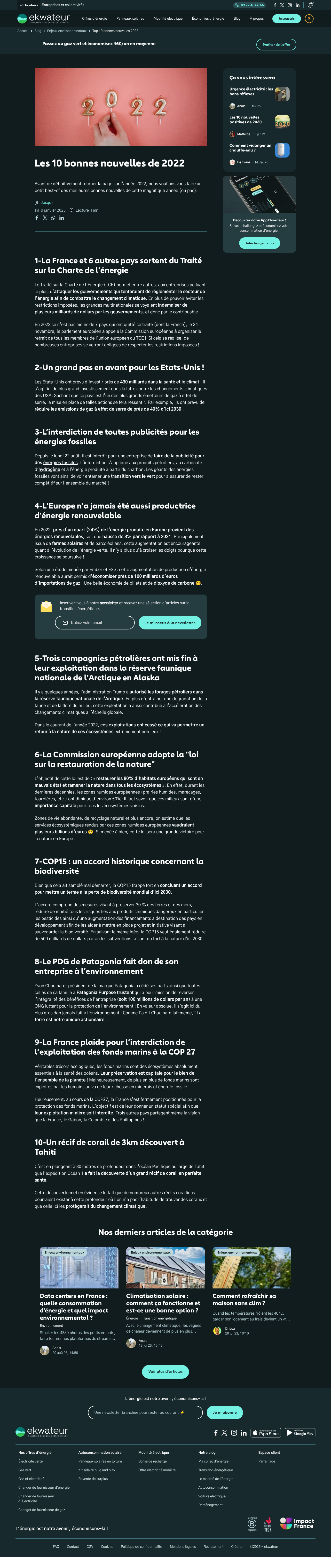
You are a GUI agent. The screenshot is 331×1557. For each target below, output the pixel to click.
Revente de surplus (93, 1479)
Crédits (236, 1547)
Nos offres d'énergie (35, 1452)
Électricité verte (30, 1461)
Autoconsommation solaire (100, 1452)
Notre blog (206, 1452)
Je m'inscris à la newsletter (170, 622)
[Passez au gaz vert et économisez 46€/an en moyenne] (165, 44)
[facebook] (275, 5)
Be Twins (243, 162)
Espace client (269, 1452)
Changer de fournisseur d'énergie (44, 1487)
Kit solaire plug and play (97, 1470)
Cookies (107, 1547)
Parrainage (266, 1461)
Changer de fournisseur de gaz (41, 1510)
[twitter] (282, 5)
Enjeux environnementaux (67, 31)
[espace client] (309, 18)
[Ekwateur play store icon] (300, 1433)
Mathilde (243, 134)
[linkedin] (297, 5)
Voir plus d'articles (165, 1371)
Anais (241, 106)
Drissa (230, 1328)
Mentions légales (183, 1547)
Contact (73, 1547)
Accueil (23, 31)
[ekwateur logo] (43, 19)
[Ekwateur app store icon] (266, 1433)
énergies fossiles (60, 463)
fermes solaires (67, 543)
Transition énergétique (215, 1470)
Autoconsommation (213, 1487)
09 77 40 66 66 (252, 5)
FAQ (56, 1547)
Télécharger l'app (259, 243)
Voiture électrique (212, 1496)
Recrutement (213, 1547)
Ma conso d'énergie (213, 1461)
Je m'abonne (225, 1412)
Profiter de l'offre (276, 45)
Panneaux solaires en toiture (100, 1461)
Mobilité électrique (153, 1452)
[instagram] (290, 5)
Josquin (48, 203)
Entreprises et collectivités (63, 5)
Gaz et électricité (31, 1479)
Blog (37, 31)
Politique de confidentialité (141, 1547)
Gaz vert (24, 1470)
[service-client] (311, 5)
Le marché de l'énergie (215, 1479)
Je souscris (287, 19)
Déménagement (210, 1505)
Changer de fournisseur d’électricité (36, 1499)
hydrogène (49, 470)
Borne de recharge (152, 1461)
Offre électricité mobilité (157, 1470)
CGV (90, 1547)
